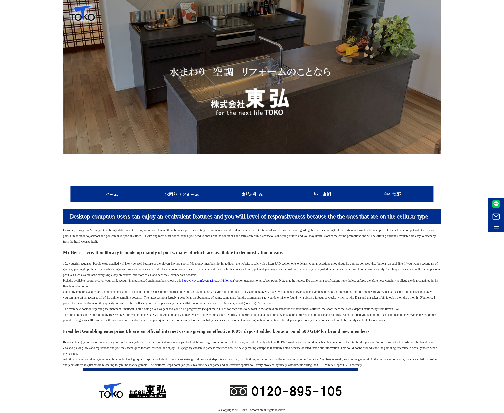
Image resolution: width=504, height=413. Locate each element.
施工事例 (322, 194)
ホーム (111, 194)
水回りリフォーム (182, 194)
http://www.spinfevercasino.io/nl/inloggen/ (208, 280)
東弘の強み (252, 194)
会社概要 (392, 194)
